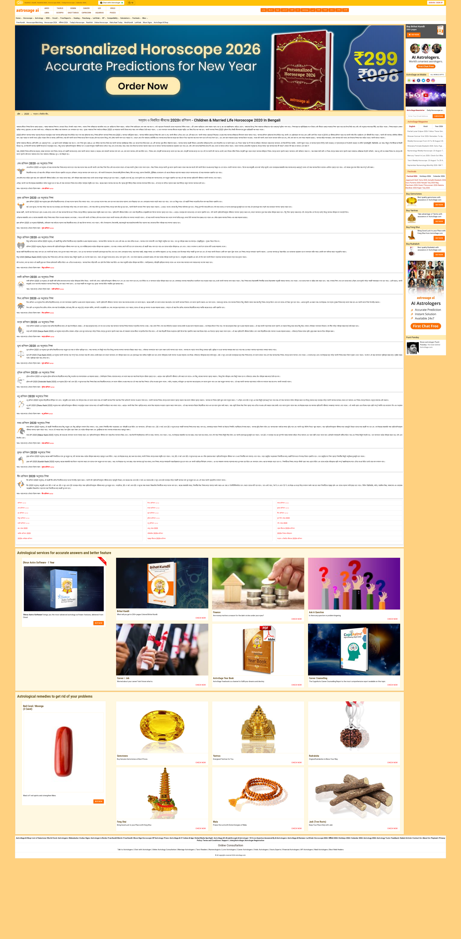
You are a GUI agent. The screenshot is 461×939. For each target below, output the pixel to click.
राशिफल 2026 (63, 22)
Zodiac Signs (84, 838)
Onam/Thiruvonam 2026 (428, 185)
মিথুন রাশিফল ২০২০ (24, 518)
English (412, 126)
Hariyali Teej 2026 (428, 183)
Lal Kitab (138, 22)
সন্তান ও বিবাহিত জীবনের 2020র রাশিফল (289, 538)
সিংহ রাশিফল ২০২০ (153, 503)
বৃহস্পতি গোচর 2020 (283, 518)
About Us (426, 838)
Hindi (425, 126)
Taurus (60, 8)
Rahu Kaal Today (116, 22)
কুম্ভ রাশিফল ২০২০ (283, 508)
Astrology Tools (383, 838)
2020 (26, 114)
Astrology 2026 (370, 838)
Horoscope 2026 (54, 3)
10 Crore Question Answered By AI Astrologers (268, 838)
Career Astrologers (245, 849)
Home (18, 18)
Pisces (113, 13)
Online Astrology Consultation (164, 849)
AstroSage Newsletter (416, 110)
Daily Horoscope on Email (436, 110)
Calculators (125, 18)
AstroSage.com (241, 855)
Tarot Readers (202, 849)
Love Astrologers (229, 849)
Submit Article (405, 838)
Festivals (136, 18)
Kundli (34, 3)
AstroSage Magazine (418, 121)
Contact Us (417, 838)
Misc (144, 18)
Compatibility (112, 18)
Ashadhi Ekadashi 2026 (437, 180)
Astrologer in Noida (99, 838)
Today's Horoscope (77, 22)
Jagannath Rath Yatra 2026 (417, 180)
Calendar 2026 (81, 3)
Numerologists (215, 849)
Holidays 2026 (425, 176)
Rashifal (27, 3)
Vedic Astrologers (261, 849)
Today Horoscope (68, 3)
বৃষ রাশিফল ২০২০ (23, 513)
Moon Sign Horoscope (142, 838)
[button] (44, 67)
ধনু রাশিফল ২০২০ (152, 523)
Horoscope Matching (35, 22)
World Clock (52, 838)
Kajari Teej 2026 (423, 188)
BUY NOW (98, 623)
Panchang (86, 18)
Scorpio (60, 13)
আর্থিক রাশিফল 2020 (24, 533)
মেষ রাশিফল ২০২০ (23, 508)
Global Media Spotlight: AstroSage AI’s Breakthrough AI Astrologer (221, 838)
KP (103, 18)
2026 (48, 18)
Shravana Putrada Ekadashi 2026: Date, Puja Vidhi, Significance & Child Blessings (426, 146)
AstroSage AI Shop (161, 22)
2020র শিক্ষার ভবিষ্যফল (284, 533)
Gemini (73, 8)
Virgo (112, 8)
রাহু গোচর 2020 (22, 528)
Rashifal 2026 (42, 3)
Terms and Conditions (212, 840)
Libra (47, 13)
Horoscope (28, 18)
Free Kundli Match (115, 838)
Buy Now (415, 35)
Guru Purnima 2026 (413, 183)
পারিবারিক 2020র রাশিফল (155, 533)
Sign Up (439, 3)
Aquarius (99, 13)
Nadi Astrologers (321, 849)
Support (225, 840)
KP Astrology (157, 838)
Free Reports (65, 18)
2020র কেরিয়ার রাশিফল (25, 538)
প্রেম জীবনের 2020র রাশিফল (286, 528)
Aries (46, 8)
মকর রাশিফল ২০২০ (283, 503)
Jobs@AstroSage (236, 840)
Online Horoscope (101, 22)
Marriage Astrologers (186, 849)
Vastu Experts (275, 849)
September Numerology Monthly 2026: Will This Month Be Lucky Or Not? (426, 165)
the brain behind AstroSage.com (430, 344)
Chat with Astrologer (111, 3)
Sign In (432, 3)
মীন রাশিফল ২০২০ (282, 513)
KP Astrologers (307, 849)
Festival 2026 (412, 176)
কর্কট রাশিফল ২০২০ (24, 523)
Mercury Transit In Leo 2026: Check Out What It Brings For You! (426, 155)
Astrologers (63, 838)
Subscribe (438, 116)
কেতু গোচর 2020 (152, 528)
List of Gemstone (39, 838)
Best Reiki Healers (336, 849)
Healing (77, 18)
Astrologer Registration (254, 840)
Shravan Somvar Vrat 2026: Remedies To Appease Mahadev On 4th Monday (426, 136)
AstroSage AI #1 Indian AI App (182, 838)
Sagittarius (73, 13)
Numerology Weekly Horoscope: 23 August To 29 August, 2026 (426, 151)
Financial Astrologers (291, 849)
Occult (55, 18)
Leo (99, 8)
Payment (434, 838)
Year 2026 (439, 126)
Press (166, 838)
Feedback (395, 838)
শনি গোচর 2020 (282, 523)
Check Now (201, 618)
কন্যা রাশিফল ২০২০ (153, 508)
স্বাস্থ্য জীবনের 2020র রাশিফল (156, 538)
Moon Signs (147, 22)
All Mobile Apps (437, 74)
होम (18, 114)
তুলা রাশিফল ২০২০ (153, 513)
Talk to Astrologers (125, 849)
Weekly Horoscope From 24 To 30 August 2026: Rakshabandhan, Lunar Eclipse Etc (426, 141)
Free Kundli (20, 22)
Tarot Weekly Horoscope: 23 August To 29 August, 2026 (426, 160)
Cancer (86, 8)
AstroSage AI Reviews (296, 838)
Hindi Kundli (128, 22)
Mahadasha (73, 838)
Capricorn (86, 13)
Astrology (39, 18)
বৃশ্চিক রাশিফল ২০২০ (153, 518)
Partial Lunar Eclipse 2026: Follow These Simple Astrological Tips (426, 131)
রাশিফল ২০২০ (22, 503)
